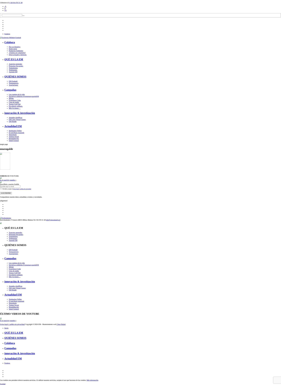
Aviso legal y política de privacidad (22, 189)
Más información (92, 380)
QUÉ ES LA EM (13, 59)
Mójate (11, 98)
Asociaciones (13, 85)
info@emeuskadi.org (53, 220)
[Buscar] (23, 15)
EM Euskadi (13, 81)
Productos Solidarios (16, 51)
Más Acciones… (14, 108)
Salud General (14, 141)
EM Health (12, 121)
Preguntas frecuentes (16, 66)
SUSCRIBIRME (6, 193)
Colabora (9, 42)
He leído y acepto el (16, 189)
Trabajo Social (14, 137)
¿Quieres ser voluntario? (17, 53)
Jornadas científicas (15, 118)
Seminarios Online (15, 131)
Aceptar (2, 384)
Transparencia (13, 83)
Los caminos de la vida (17, 94)
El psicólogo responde (16, 133)
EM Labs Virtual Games (17, 119)
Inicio (6, 328)
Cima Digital (61, 324)
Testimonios (13, 70)
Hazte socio (13, 49)
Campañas (10, 89)
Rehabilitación (14, 139)
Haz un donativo (14, 47)
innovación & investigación (19, 113)
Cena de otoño (14, 102)
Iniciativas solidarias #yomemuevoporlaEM (24, 96)
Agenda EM (13, 72)
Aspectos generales (15, 64)
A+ (5, 10)
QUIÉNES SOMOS (15, 76)
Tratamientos (13, 68)
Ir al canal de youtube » (8, 180)
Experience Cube (15, 100)
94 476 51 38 (15, 3)
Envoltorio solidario (16, 106)
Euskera (7, 34)
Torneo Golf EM (14, 104)
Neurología (13, 135)
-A (5, 6)
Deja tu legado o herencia (17, 55)
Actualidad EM (13, 126)
